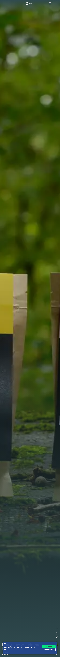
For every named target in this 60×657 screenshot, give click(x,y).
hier (5, 649)
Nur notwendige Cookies (49, 649)
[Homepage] (30, 3)
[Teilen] (56, 641)
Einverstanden (49, 646)
